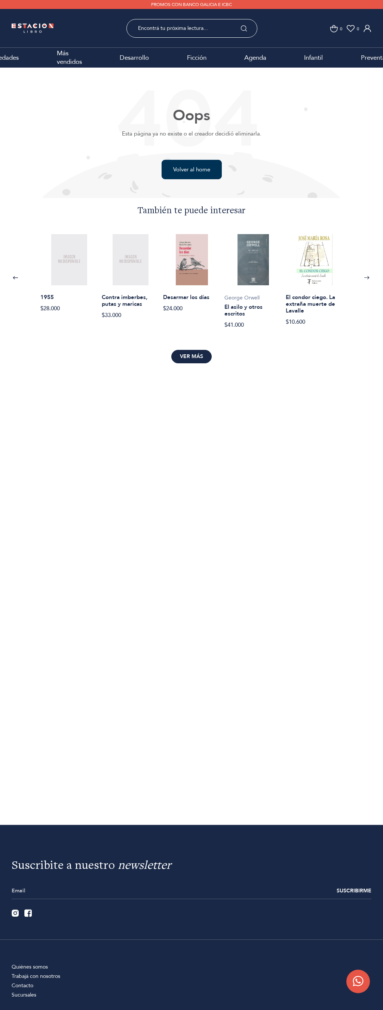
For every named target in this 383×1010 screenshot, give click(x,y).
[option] (69, 269)
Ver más (191, 356)
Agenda (255, 57)
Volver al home (191, 169)
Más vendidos (69, 57)
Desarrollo (134, 57)
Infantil (313, 57)
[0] (334, 28)
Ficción (196, 57)
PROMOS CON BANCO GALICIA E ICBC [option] (191, 4)
